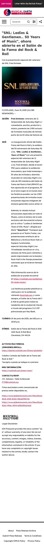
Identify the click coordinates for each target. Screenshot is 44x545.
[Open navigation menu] (4, 21)
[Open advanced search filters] (34, 21)
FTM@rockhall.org (10, 382)
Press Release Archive (26, 531)
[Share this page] (40, 21)
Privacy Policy (34, 541)
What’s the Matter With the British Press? (22, 4)
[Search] (28, 21)
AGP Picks (6, 4)
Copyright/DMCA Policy (14, 541)
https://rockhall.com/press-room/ (17, 370)
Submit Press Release (12, 536)
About (11, 531)
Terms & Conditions (32, 536)
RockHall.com (26, 295)
